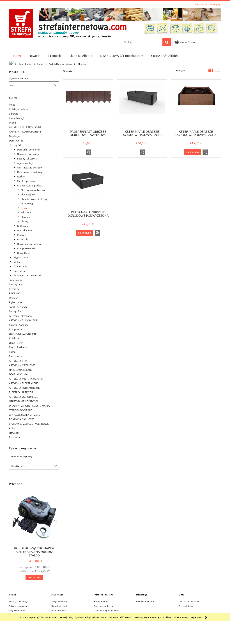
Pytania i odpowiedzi (19, 605)
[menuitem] (17, 55)
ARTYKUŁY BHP (18, 360)
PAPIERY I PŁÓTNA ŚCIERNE (25, 131)
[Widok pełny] (217, 70)
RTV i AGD (14, 293)
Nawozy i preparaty (28, 154)
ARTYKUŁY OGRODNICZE (23, 396)
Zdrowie (13, 113)
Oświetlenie (24, 252)
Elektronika (15, 356)
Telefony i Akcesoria (20, 315)
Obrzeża (25, 207)
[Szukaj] (166, 42)
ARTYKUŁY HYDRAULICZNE (24, 387)
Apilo (12, 428)
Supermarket (16, 279)
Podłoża (21, 234)
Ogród (17, 145)
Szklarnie (26, 212)
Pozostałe (22, 239)
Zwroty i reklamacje (18, 601)
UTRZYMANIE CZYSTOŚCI (23, 401)
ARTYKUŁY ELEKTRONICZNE (25, 127)
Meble (17, 261)
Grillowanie (23, 225)
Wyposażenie (21, 257)
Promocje (14, 437)
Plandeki (26, 216)
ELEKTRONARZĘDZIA (21, 392)
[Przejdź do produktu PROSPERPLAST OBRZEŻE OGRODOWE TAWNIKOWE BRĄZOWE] (88, 104)
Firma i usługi (16, 118)
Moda (12, 104)
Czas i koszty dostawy (104, 605)
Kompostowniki (26, 248)
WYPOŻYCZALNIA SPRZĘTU (24, 414)
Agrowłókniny (25, 163)
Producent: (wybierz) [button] (21, 456)
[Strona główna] (115, 22)
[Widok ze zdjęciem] (210, 70)
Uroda (12, 122)
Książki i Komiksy (18, 324)
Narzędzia (19, 270)
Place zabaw (28, 194)
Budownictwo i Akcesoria (27, 275)
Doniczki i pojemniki (28, 149)
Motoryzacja (16, 284)
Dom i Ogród (16, 140)
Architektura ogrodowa (30, 185)
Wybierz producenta (19, 78)
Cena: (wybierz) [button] (18, 465)
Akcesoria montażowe (33, 189)
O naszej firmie (186, 605)
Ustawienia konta (59, 605)
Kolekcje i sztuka (18, 109)
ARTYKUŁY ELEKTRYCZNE (23, 383)
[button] (88, 152)
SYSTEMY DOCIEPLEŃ (21, 410)
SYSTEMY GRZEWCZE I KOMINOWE (29, 423)
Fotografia (15, 311)
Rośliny (21, 176)
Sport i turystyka (18, 306)
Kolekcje (14, 338)
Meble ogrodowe (26, 180)
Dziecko (13, 297)
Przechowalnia (58, 610)
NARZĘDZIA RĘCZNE (20, 369)
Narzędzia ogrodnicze (29, 243)
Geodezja (14, 136)
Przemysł (14, 288)
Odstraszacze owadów (29, 167)
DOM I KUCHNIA (18, 374)
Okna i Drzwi (16, 342)
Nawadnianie (24, 230)
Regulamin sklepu (17, 610)
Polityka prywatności (146, 601)
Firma (12, 351)
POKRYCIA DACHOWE (21, 419)
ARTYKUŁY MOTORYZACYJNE (26, 378)
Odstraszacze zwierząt (30, 171)
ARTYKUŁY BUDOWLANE (23, 320)
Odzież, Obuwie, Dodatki (23, 333)
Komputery (15, 329)
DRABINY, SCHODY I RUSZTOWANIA (29, 405)
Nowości (14, 432)
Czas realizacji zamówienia (106, 610)
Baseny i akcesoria (27, 158)
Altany (24, 221)
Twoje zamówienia (60, 601)
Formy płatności (101, 601)
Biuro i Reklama (18, 347)
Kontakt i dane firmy (189, 601)
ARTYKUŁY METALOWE (22, 365)
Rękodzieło (15, 302)
